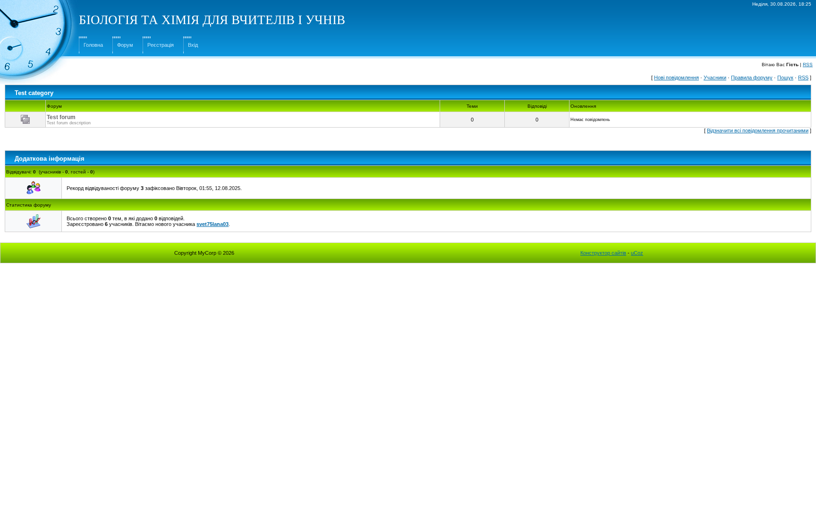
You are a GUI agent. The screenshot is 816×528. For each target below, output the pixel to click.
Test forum (61, 117)
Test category (34, 92)
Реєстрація (160, 45)
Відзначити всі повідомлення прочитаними (757, 130)
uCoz (637, 253)
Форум (125, 45)
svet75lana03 (212, 224)
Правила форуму (752, 77)
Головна (93, 45)
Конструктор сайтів (603, 253)
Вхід (193, 45)
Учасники (715, 77)
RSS (808, 64)
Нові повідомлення (676, 77)
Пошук (785, 77)
